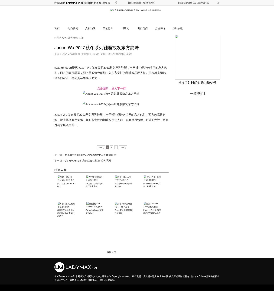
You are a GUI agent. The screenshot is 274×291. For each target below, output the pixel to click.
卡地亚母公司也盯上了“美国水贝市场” (193, 2)
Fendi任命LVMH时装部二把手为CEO (152, 185)
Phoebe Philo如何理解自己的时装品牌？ (152, 211)
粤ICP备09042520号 (64, 276)
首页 (56, 28)
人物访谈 (90, 28)
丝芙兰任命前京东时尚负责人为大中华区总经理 (65, 213)
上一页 (101, 147)
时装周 (125, 28)
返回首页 (111, 252)
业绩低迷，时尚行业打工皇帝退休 (94, 185)
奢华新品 (72, 37)
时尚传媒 (143, 28)
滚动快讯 (178, 28)
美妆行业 (108, 28)
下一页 (123, 147)
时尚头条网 (60, 37)
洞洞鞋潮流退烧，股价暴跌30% (141, 2)
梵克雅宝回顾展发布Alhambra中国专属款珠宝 (90, 155)
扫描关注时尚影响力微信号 (197, 82)
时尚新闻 (73, 28)
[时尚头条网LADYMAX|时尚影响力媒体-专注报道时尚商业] (137, 15)
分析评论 (160, 28)
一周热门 (197, 93)
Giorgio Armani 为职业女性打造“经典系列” (88, 160)
